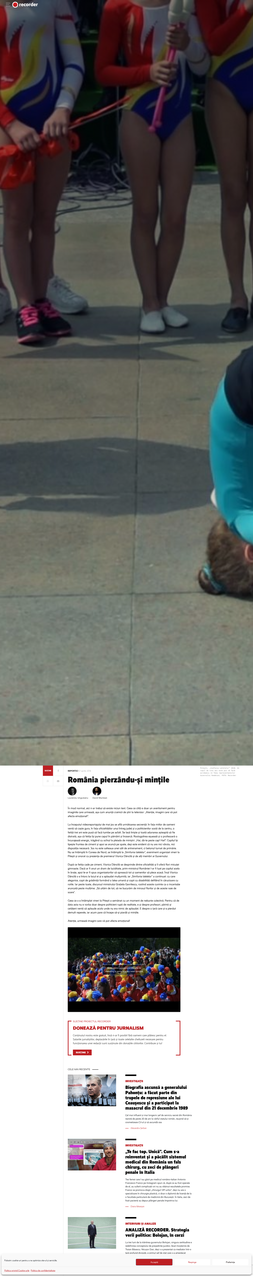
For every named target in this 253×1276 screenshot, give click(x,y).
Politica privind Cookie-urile (16, 1270)
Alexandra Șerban (139, 1128)
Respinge (192, 1262)
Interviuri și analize (140, 1223)
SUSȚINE (81, 1052)
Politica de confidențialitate (43, 1270)
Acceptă (154, 1262)
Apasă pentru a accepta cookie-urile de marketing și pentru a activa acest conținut (124, 970)
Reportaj (73, 771)
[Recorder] (25, 5)
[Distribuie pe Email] (58, 781)
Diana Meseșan (137, 1206)
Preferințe (230, 1262)
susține (48, 771)
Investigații (134, 1081)
